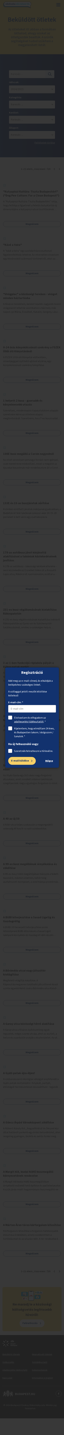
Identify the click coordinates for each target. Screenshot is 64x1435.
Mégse (49, 761)
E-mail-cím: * (15, 702)
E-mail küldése (20, 760)
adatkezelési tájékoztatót (29, 721)
